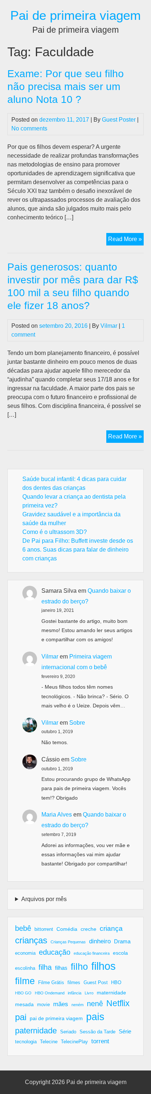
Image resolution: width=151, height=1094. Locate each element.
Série (125, 1031)
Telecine (49, 1041)
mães (60, 1004)
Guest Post (96, 982)
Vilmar (108, 326)
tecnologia (26, 1041)
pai (20, 1017)
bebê (23, 928)
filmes (73, 982)
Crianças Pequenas (68, 942)
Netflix (118, 1003)
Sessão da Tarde (97, 1031)
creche (88, 929)
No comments (29, 128)
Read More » (126, 240)
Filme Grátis (51, 982)
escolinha (25, 968)
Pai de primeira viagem (75, 15)
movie (43, 1004)
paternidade (36, 1030)
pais (95, 1016)
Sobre (77, 723)
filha (45, 967)
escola (120, 953)
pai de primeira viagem (56, 1018)
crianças (31, 940)
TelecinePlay (74, 1041)
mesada (24, 1004)
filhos (103, 966)
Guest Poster (119, 119)
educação (54, 952)
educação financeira (92, 953)
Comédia (66, 929)
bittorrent (43, 929)
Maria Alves (56, 814)
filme (25, 981)
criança (111, 928)
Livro (89, 993)
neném (77, 1004)
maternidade (111, 993)
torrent (100, 1041)
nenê (95, 1004)
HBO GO (23, 993)
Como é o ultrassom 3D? (54, 532)
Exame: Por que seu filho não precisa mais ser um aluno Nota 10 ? (65, 86)
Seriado (68, 1031)
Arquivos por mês (44, 899)
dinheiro (100, 941)
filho (79, 966)
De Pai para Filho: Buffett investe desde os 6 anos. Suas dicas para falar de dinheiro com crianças (77, 550)
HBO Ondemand (50, 993)
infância (74, 993)
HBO (116, 982)
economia (25, 953)
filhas (61, 968)
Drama (122, 941)
